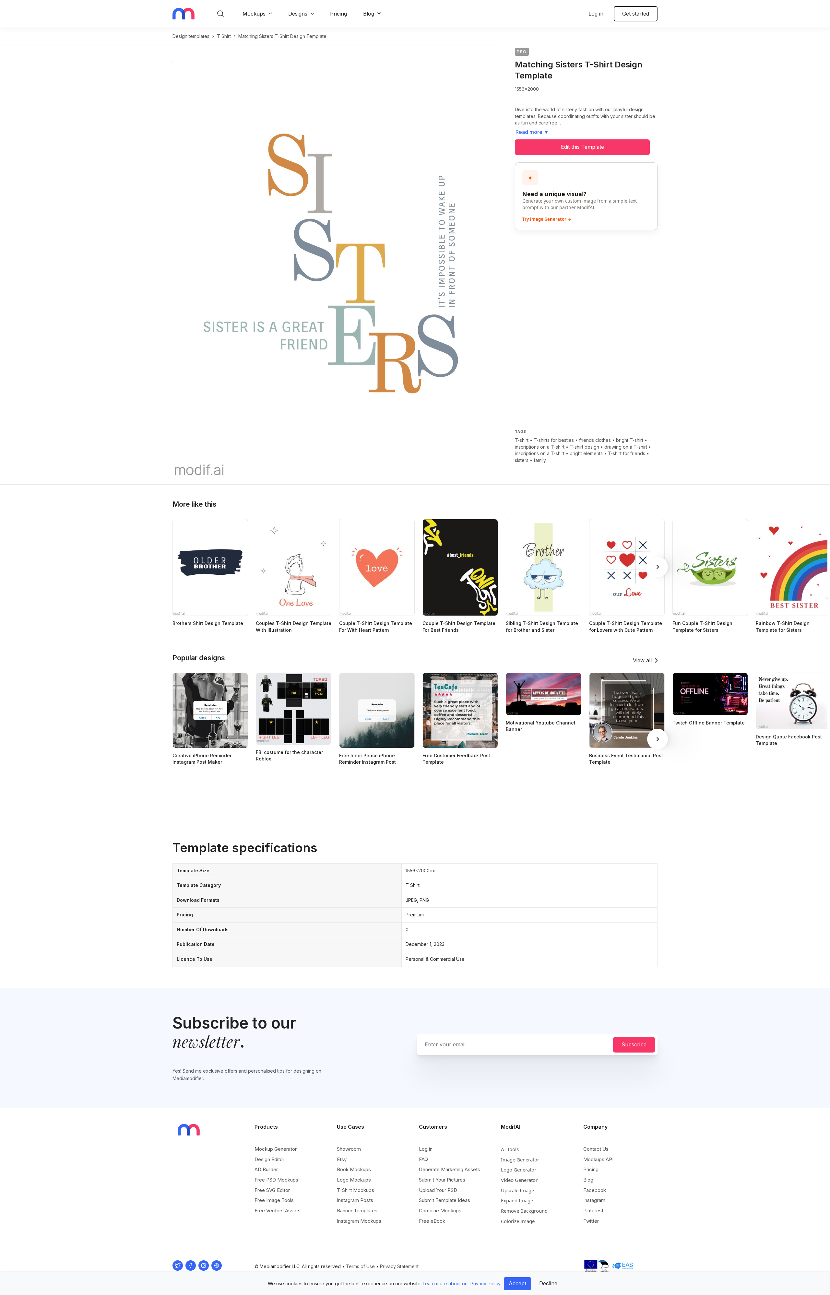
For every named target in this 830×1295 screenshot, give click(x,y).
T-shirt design (584, 447)
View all (642, 660)
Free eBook (432, 1221)
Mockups (254, 13)
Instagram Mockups (359, 1221)
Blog (368, 13)
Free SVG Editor (272, 1190)
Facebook (594, 1190)
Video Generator (519, 1180)
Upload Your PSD (438, 1190)
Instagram (594, 1200)
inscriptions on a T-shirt (539, 447)
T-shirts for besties (554, 440)
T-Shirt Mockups (355, 1190)
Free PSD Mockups (276, 1180)
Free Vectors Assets (278, 1210)
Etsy (342, 1159)
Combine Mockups (440, 1210)
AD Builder (266, 1169)
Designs (297, 13)
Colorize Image (518, 1221)
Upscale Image (517, 1190)
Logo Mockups (354, 1180)
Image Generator (520, 1159)
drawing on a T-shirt (625, 447)
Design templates (190, 36)
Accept (517, 1283)
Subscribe (634, 1044)
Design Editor (269, 1159)
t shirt (224, 36)
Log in (595, 13)
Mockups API (598, 1159)
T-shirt (521, 440)
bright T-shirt (629, 440)
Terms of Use (360, 1266)
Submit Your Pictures (442, 1180)
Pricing (338, 13)
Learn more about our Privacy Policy (462, 1283)
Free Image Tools (274, 1200)
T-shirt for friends (626, 453)
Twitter (591, 1221)
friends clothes (595, 440)
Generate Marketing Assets (449, 1169)
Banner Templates (357, 1210)
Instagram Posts (355, 1200)
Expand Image (517, 1200)
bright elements (586, 453)
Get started (635, 13)
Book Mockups (354, 1169)
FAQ (423, 1159)
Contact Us (596, 1149)
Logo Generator (518, 1169)
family (540, 460)
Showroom (349, 1149)
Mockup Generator (276, 1149)
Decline (548, 1283)
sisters (521, 460)
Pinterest (593, 1210)
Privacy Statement (399, 1266)
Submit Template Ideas (444, 1200)
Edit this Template (582, 147)
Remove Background (524, 1210)
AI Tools (510, 1149)
